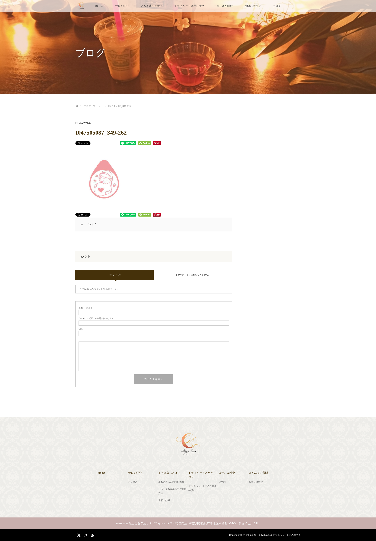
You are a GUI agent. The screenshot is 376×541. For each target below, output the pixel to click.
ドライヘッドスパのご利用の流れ (202, 488)
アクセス (132, 481)
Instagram (85, 534)
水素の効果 (164, 500)
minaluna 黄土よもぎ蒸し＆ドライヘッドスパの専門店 (272, 535)
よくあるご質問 (258, 472)
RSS (92, 534)
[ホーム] (76, 101)
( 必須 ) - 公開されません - (96, 318)
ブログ (277, 5)
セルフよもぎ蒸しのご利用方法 (172, 491)
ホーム (99, 5)
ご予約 (222, 481)
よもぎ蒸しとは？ (152, 5)
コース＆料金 (224, 5)
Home (101, 472)
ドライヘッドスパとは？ (189, 5)
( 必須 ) (85, 308)
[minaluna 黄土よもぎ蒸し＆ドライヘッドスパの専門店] (188, 452)
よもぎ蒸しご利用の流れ (171, 481)
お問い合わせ (252, 5)
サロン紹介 (122, 5)
